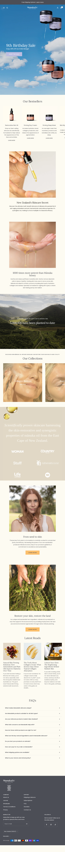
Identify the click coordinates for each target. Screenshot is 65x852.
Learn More (11, 140)
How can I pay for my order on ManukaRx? (18, 747)
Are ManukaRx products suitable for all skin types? (21, 713)
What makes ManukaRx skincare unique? (18, 708)
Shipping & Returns (30, 797)
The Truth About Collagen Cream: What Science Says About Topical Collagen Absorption (32, 667)
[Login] (57, 7)
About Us (6, 797)
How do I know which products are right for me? (20, 730)
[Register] (26, 823)
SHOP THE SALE (14, 54)
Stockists (26, 807)
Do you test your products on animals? (17, 741)
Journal (5, 800)
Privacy (5, 810)
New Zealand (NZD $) (10, 831)
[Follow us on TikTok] (55, 824)
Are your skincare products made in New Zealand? (21, 719)
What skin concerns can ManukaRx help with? (19, 725)
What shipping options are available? (17, 752)
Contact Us (27, 810)
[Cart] (61, 7)
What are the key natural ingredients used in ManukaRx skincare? (26, 736)
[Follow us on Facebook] (46, 824)
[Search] (7, 7)
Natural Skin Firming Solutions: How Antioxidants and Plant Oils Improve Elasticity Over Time (11, 667)
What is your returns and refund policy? (18, 758)
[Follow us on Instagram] (51, 824)
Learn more (40, 2)
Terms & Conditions (9, 807)
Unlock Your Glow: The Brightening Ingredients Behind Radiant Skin (51, 666)
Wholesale (6, 804)
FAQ (25, 804)
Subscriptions (28, 800)
